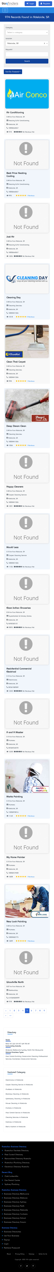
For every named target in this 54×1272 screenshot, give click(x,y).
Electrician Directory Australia (16, 1167)
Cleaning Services (15, 306)
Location (9, 38)
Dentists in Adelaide (13, 1122)
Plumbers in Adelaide (14, 1089)
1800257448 (13, 873)
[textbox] (27, 32)
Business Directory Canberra (16, 1214)
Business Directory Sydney (15, 1202)
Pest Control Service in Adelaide (18, 1113)
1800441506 (13, 313)
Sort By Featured (12, 72)
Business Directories (12, 1232)
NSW (7, 1044)
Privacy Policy (19, 1254)
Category (9, 27)
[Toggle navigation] (5, 10)
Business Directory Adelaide (16, 1210)
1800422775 (13, 937)
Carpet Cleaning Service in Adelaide (19, 1085)
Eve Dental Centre (12, 1180)
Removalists (13, 990)
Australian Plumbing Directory (17, 1163)
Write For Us (43, 1254)
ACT (19, 1044)
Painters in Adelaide (13, 1108)
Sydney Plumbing (11, 1184)
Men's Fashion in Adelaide (15, 1127)
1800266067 (13, 128)
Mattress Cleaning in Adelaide (17, 1094)
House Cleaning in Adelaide (16, 1103)
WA (23, 1044)
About (9, 1254)
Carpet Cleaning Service (17, 495)
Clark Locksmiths (11, 1176)
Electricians (12, 680)
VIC (11, 1044)
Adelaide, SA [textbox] (12, 43)
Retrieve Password (12, 1248)
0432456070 (13, 748)
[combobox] (27, 32)
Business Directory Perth (14, 1206)
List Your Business (11, 1236)
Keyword (9, 49)
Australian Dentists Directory (16, 1151)
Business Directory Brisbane (16, 1198)
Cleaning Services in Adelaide (17, 1117)
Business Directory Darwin (15, 1222)
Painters (11, 740)
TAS (26, 1044)
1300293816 (13, 812)
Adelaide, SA (13, 124)
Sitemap (31, 1254)
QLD (14, 1044)
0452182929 (13, 687)
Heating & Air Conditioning (18, 121)
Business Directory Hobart (15, 1218)
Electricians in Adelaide (14, 1080)
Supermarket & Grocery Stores (20, 616)
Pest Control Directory (13, 1155)
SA (17, 1044)
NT (29, 1044)
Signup (7, 1240)
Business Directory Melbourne (16, 1194)
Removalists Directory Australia (17, 1159)
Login (6, 1244)
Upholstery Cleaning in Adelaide (18, 1099)
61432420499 (13, 998)
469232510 (12, 624)
